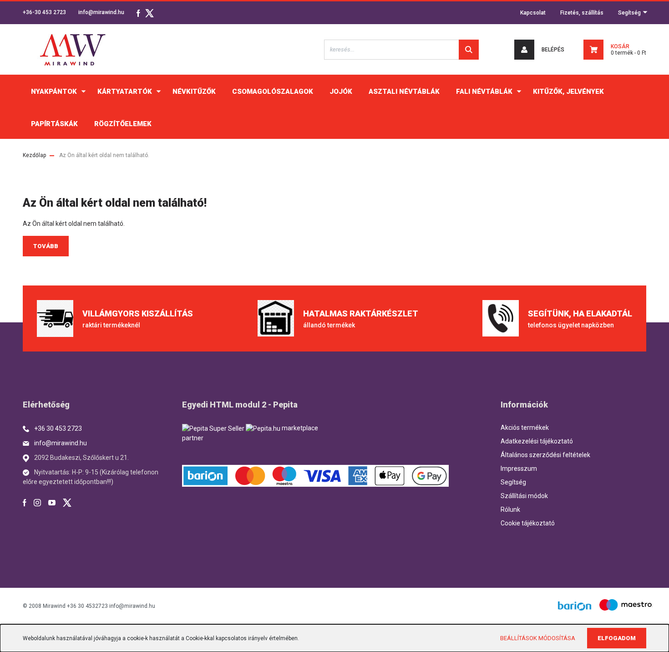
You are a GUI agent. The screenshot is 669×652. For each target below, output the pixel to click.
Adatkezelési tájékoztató (537, 441)
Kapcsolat (533, 13)
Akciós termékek (525, 427)
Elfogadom (617, 638)
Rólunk (510, 509)
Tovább (45, 246)
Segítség (630, 13)
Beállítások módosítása (537, 638)
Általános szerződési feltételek (545, 454)
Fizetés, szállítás (581, 13)
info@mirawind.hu (101, 12)
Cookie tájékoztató (528, 523)
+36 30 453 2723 (58, 428)
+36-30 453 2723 (44, 12)
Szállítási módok (524, 495)
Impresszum (519, 468)
